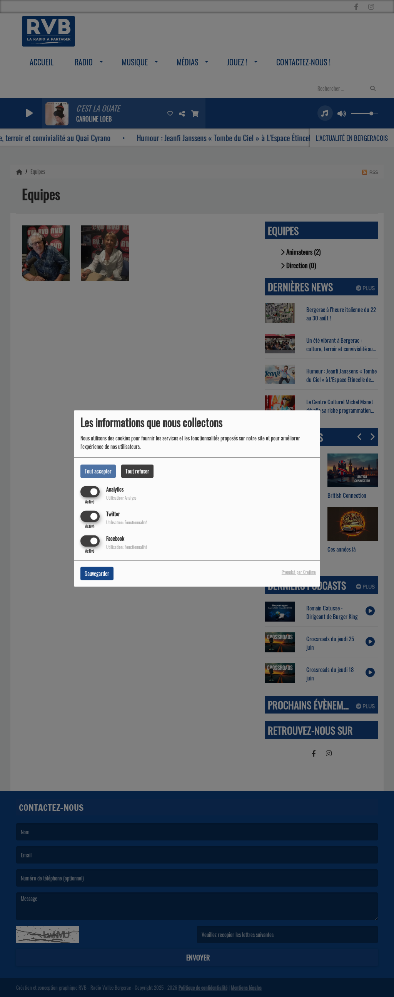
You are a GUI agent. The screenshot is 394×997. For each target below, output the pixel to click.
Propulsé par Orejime (299, 572)
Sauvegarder (97, 574)
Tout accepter (98, 471)
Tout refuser (137, 471)
